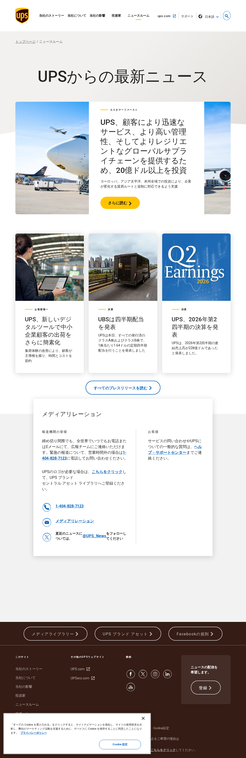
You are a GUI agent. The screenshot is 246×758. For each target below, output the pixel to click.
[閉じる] (143, 718)
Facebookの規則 (193, 634)
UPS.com (80, 669)
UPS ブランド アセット (125, 634)
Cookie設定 (161, 728)
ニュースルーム (138, 15)
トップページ (25, 42)
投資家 (116, 15)
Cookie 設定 (120, 744)
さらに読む (117, 205)
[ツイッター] (143, 676)
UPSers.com (82, 678)
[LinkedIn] (167, 676)
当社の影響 (97, 15)
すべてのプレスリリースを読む (121, 388)
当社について (77, 15)
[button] (227, 15)
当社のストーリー (51, 15)
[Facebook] (130, 676)
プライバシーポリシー (33, 732)
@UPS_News (94, 536)
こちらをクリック (107, 471)
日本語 (209, 17)
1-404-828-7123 (69, 506)
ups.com (166, 15)
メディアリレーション (74, 521)
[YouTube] (130, 689)
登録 (203, 688)
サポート (189, 16)
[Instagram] (155, 676)
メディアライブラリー (53, 634)
